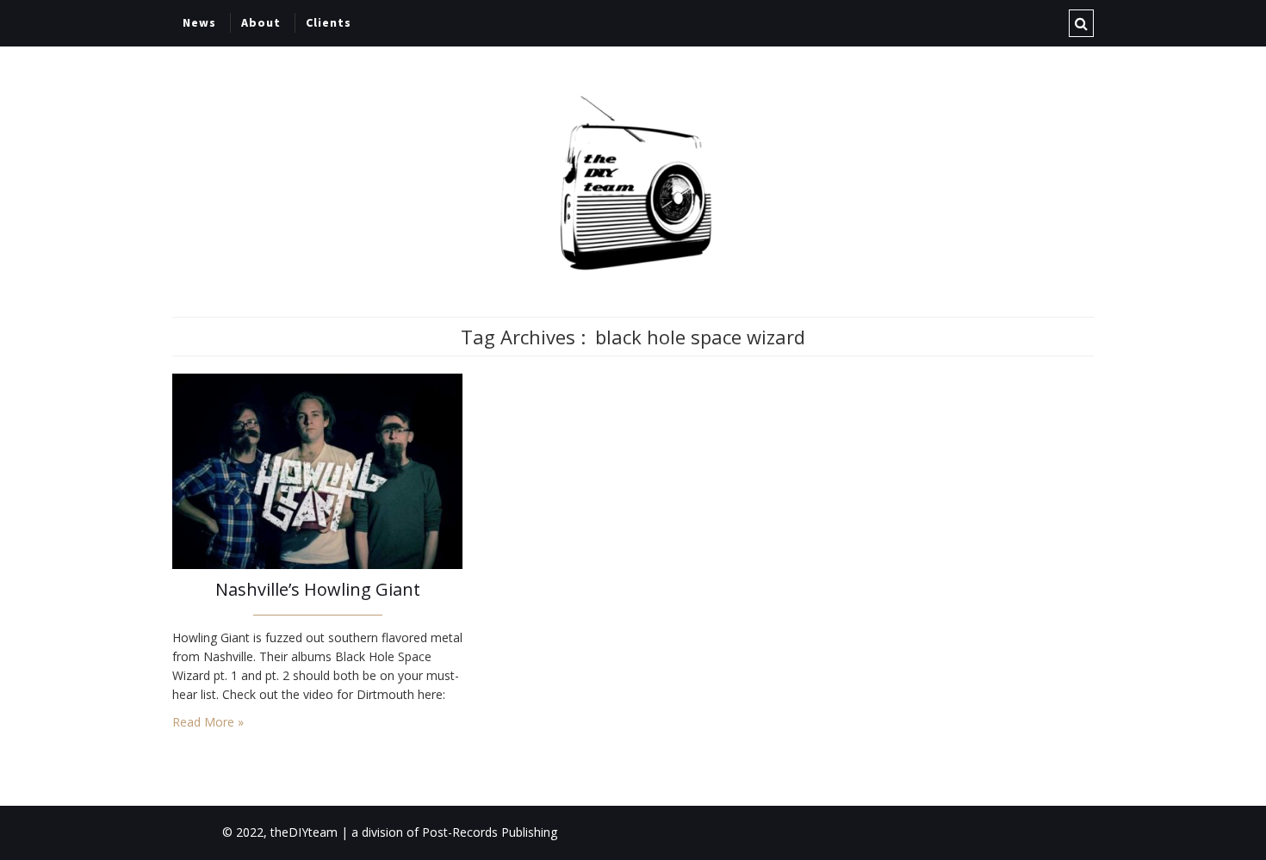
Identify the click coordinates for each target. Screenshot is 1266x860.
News (199, 22)
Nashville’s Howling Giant (317, 589)
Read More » (208, 722)
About (261, 22)
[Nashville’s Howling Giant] (317, 469)
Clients (328, 22)
